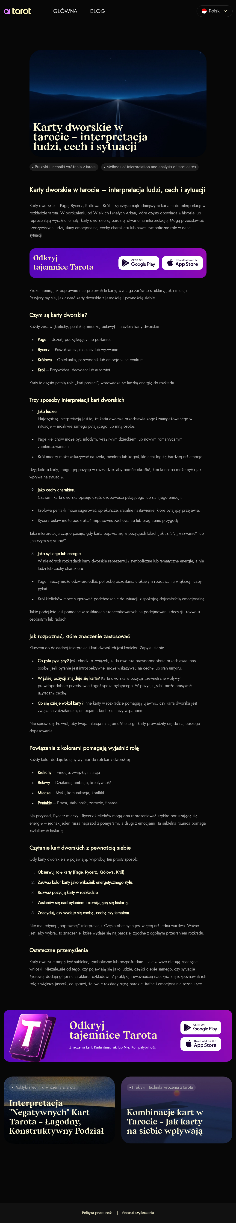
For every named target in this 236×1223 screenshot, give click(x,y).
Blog (97, 11)
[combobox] (214, 11)
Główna (65, 11)
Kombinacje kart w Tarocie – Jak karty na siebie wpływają (165, 1122)
